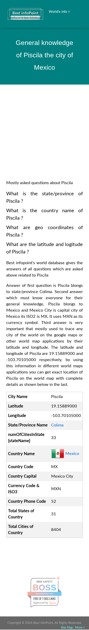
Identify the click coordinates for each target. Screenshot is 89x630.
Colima (57, 425)
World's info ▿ (59, 12)
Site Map (67, 627)
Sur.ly (52, 602)
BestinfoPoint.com (44, 593)
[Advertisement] (44, 138)
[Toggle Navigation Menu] (78, 8)
